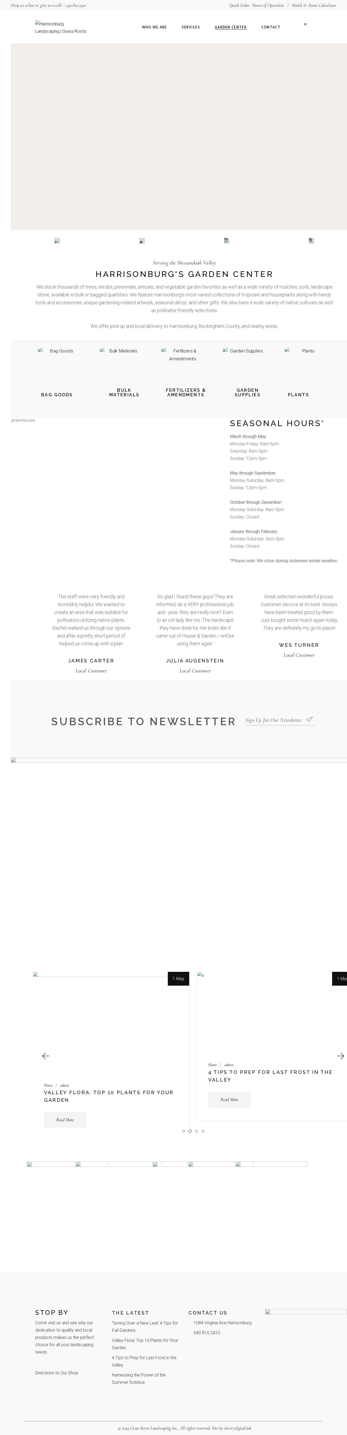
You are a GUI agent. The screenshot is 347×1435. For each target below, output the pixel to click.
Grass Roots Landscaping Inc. (154, 1428)
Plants (48, 1085)
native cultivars (301, 302)
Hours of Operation (268, 5)
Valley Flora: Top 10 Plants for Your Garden (109, 1096)
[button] (45, 1055)
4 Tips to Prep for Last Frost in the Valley (270, 1076)
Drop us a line (22, 5)
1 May (178, 978)
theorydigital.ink (237, 1428)
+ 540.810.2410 (74, 5)
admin (64, 1085)
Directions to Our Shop (56, 1372)
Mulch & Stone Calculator (314, 5)
